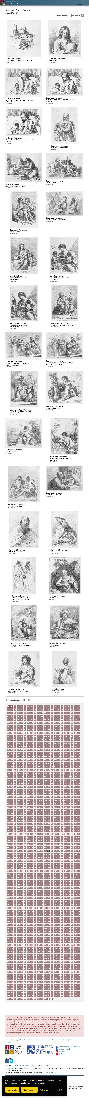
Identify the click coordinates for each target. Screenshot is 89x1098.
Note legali (9, 1068)
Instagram (62, 1052)
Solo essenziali (29, 1090)
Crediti (65, 1040)
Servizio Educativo (64, 1049)
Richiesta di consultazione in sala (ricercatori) (45, 1040)
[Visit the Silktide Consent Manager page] (60, 1090)
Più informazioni (39, 59)
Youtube (61, 1054)
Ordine (59, 15)
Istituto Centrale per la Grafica (16, 1040)
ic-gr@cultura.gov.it (50, 1072)
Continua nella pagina (13, 700)
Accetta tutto (12, 1090)
